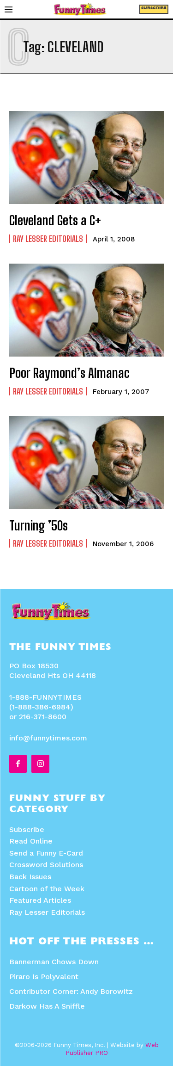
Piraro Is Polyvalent (43, 976)
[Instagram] (40, 763)
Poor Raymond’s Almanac (69, 373)
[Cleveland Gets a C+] (86, 157)
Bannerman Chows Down (54, 961)
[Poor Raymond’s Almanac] (86, 310)
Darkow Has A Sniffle (47, 1006)
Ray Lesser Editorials (48, 238)
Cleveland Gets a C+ (55, 220)
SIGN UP (86, 636)
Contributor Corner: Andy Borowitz (71, 991)
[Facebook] (18, 763)
